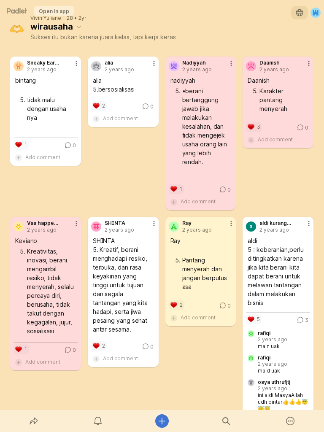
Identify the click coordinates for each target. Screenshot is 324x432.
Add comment (42, 157)
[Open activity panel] (97, 421)
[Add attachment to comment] (18, 157)
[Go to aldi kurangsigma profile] (251, 226)
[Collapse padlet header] (78, 26)
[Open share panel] (33, 421)
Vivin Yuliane (45, 18)
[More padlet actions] (290, 421)
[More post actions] (71, 67)
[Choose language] (299, 12)
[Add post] (162, 421)
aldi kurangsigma (275, 223)
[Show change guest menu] (315, 12)
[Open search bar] (226, 421)
